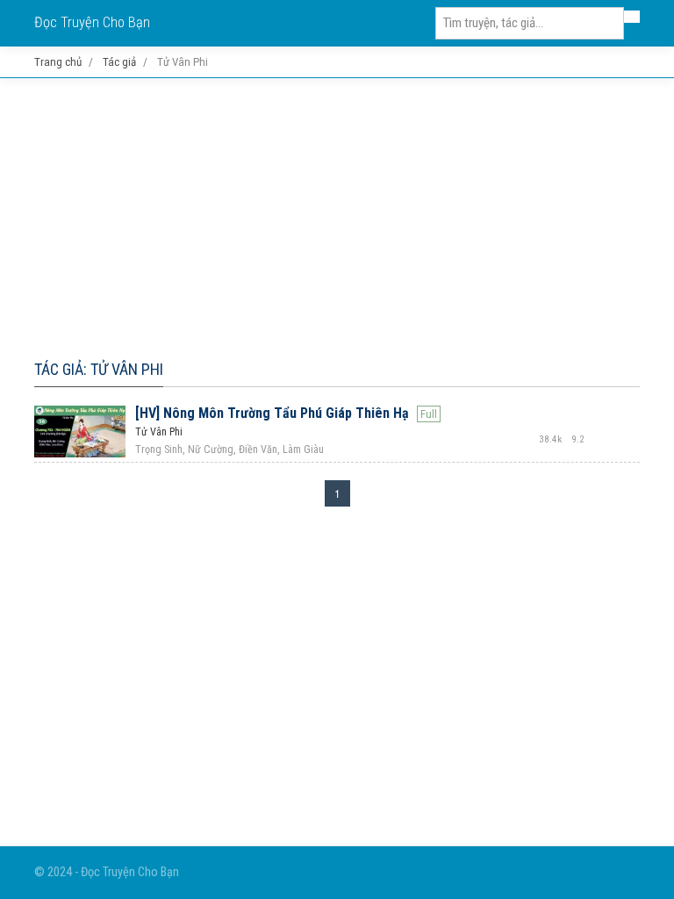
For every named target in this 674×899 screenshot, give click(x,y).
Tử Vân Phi (159, 432)
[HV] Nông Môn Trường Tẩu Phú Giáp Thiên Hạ (272, 413)
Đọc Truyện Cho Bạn (92, 22)
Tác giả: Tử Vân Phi (98, 369)
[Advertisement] (337, 215)
